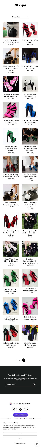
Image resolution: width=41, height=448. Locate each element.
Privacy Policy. (14, 429)
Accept (20, 434)
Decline (20, 438)
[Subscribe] (33, 384)
